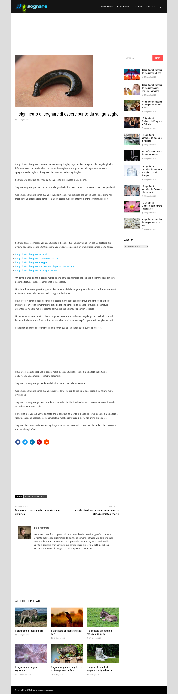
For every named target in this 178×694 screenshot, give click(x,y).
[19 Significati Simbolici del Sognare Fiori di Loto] (132, 203)
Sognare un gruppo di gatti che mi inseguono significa (66, 669)
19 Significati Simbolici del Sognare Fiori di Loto (152, 205)
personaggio (123, 6)
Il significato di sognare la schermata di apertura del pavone (44, 266)
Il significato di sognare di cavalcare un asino (100, 632)
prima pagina (107, 6)
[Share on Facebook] (17, 442)
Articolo (150, 6)
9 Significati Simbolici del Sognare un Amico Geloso (152, 104)
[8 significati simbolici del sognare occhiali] (132, 151)
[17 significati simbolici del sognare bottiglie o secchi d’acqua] (132, 166)
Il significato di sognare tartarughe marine (36, 270)
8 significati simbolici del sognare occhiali (152, 153)
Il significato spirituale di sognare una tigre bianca (99, 669)
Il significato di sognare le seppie (31, 262)
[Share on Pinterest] (39, 442)
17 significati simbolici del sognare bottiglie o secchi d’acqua (152, 171)
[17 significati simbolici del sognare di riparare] (132, 135)
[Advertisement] (89, 31)
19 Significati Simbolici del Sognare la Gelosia (152, 121)
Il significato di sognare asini (29, 630)
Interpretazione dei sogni (42, 690)
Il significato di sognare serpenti (31, 254)
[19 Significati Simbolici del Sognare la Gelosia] (132, 118)
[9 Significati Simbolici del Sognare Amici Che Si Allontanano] (132, 85)
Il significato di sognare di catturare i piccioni (37, 258)
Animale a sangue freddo (35, 496)
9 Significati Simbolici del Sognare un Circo (152, 71)
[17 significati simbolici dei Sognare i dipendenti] (132, 186)
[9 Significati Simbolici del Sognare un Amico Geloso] (132, 102)
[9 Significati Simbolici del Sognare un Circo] (132, 70)
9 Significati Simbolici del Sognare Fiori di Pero (152, 222)
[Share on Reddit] (46, 442)
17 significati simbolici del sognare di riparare (152, 138)
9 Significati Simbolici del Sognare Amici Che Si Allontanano (152, 88)
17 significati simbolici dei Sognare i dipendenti (152, 189)
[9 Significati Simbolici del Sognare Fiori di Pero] (132, 219)
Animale (138, 6)
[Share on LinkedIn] (32, 442)
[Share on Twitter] (25, 442)
